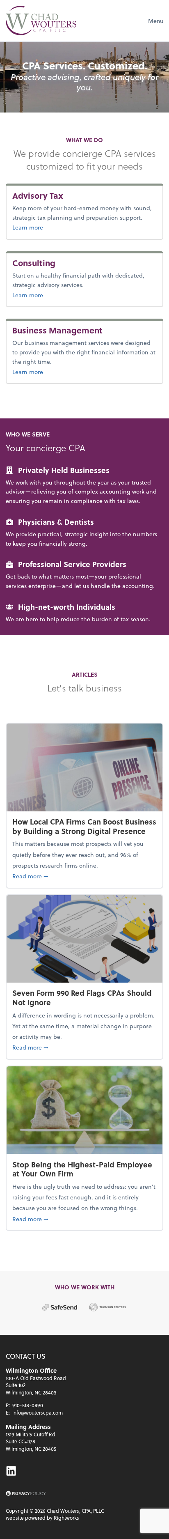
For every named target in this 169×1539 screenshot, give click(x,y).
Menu (155, 20)
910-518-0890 (27, 1405)
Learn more (41, 227)
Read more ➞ (84, 875)
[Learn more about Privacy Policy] (26, 1493)
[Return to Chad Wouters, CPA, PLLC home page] (41, 20)
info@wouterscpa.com (37, 1412)
